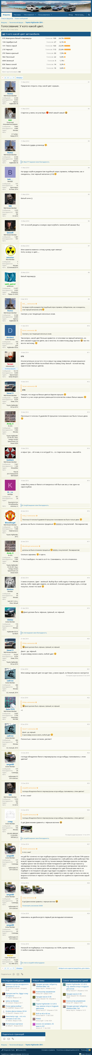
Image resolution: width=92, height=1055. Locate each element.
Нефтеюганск (13, 531)
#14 (88, 448)
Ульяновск (14, 717)
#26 (88, 810)
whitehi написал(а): (28, 849)
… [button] (10, 78)
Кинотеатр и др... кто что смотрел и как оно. (16, 1017)
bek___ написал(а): (28, 304)
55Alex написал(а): (28, 643)
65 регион (14, 292)
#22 (88, 698)
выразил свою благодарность (36, 162)
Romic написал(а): (28, 330)
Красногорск (14, 375)
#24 (88, 753)
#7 (89, 246)
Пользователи (44, 15)
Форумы (6, 15)
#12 (88, 382)
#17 (88, 542)
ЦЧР (16, 346)
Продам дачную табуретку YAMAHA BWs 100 (46, 985)
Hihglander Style (8, 1050)
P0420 (38, 1018)
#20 (88, 639)
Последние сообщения (13, 980)
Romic (4, 30)
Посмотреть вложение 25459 (32, 906)
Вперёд (19, 78)
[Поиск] (89, 15)
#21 (88, 669)
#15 (88, 481)
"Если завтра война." (14, 1006)
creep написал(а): (28, 898)
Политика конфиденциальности (67, 1050)
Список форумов (7, 18)
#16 (88, 511)
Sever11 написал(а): (29, 729)
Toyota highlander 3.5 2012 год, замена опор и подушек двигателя (47, 1006)
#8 (89, 272)
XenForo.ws (25, 1054)
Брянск (15, 102)
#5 (89, 194)
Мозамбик (14, 468)
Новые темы (38, 980)
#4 (89, 168)
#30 (88, 944)
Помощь (84, 1050)
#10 (88, 326)
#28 (88, 883)
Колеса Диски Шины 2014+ (16, 1011)
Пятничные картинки (14, 1024)
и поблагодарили (34, 963)
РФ (17, 214)
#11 (88, 352)
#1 (89, 82)
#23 (88, 724)
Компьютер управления (45, 991)
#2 (89, 109)
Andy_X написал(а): (29, 516)
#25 (88, 783)
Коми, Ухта (14, 401)
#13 (88, 412)
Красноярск (14, 187)
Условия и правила (48, 1050)
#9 (89, 299)
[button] (35, 15)
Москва (15, 130)
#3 (89, 141)
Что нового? (29, 15)
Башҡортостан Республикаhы (13, 503)
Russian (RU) (21, 1050)
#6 (89, 221)
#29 (88, 913)
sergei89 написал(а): (29, 788)
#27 (88, 844)
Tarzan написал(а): (28, 386)
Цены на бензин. (12, 1001)
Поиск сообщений (21, 18)
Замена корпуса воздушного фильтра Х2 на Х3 (17, 985)
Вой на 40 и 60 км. (43, 1013)
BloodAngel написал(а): (30, 546)
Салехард (15, 773)
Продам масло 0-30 (43, 997)
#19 (88, 608)
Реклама (17, 15)
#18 (88, 578)
